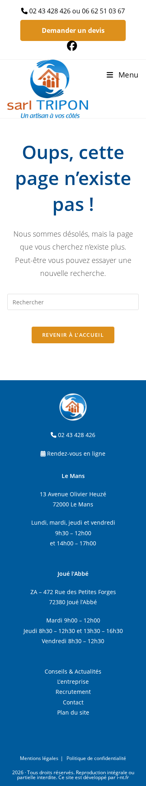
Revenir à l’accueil (73, 334)
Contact (73, 702)
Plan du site (73, 712)
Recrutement (73, 692)
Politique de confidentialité (96, 758)
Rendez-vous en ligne (76, 453)
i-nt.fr (123, 777)
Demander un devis (73, 30)
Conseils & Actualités (73, 671)
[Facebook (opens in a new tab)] (73, 46)
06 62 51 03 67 (103, 10)
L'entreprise (73, 681)
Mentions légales (39, 758)
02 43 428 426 (50, 10)
